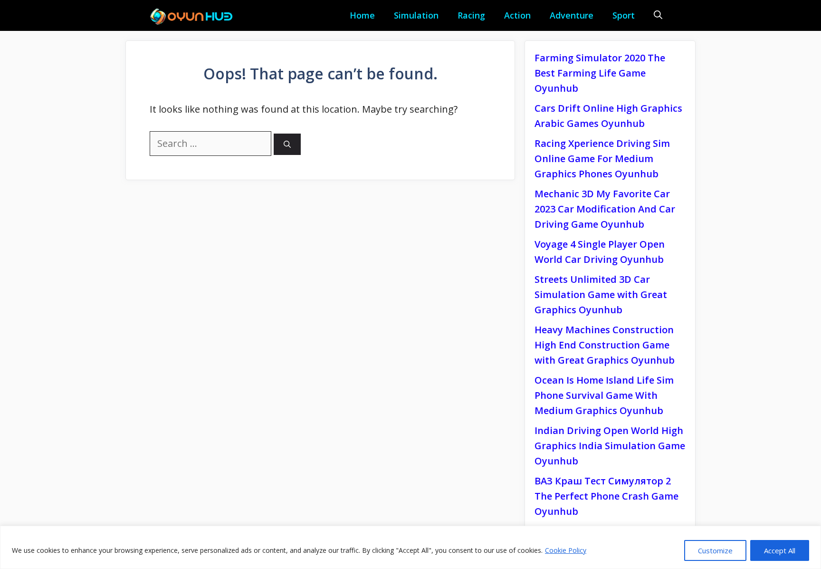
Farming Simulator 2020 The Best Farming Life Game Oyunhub (600, 73)
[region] (410, 547)
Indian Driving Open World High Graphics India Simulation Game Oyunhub (610, 445)
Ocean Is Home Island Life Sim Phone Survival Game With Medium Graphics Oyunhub (604, 395)
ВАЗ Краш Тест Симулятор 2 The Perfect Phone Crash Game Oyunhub (606, 496)
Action (517, 15)
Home (362, 15)
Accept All (779, 550)
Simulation (416, 15)
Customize (715, 550)
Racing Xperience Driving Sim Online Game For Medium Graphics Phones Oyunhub (602, 158)
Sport (623, 15)
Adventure (571, 15)
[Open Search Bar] (658, 15)
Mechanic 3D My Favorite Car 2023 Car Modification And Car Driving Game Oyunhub (605, 209)
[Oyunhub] (194, 16)
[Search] (287, 144)
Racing (471, 15)
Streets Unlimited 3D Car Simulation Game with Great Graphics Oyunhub (601, 294)
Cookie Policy (565, 550)
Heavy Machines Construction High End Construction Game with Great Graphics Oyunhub (605, 344)
